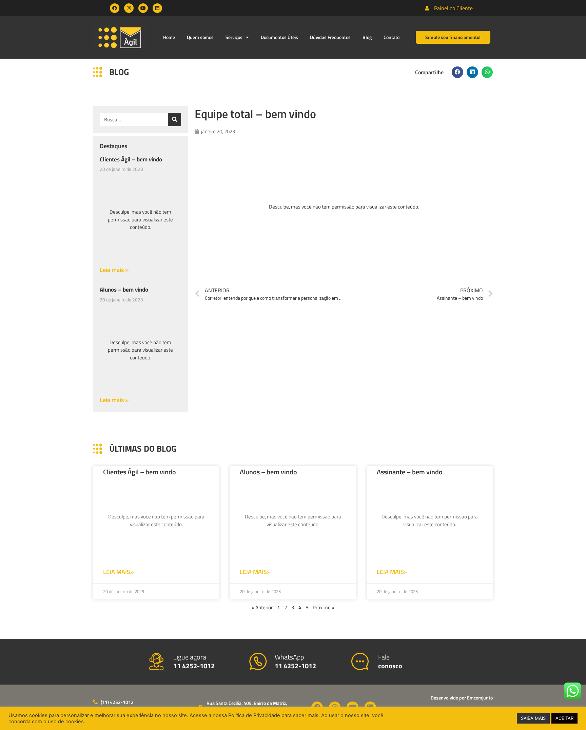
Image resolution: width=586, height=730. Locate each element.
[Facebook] (114, 8)
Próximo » (323, 607)
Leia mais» (118, 571)
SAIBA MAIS (533, 718)
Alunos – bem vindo (124, 289)
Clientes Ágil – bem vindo (131, 159)
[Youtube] (143, 8)
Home (169, 37)
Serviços (234, 37)
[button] (457, 72)
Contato (391, 37)
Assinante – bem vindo (410, 472)
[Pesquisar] (174, 119)
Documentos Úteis (279, 37)
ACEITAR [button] (564, 718)
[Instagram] (129, 8)
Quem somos (200, 37)
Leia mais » (114, 269)
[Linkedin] (157, 8)
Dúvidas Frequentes (330, 37)
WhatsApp (295, 661)
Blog (367, 37)
